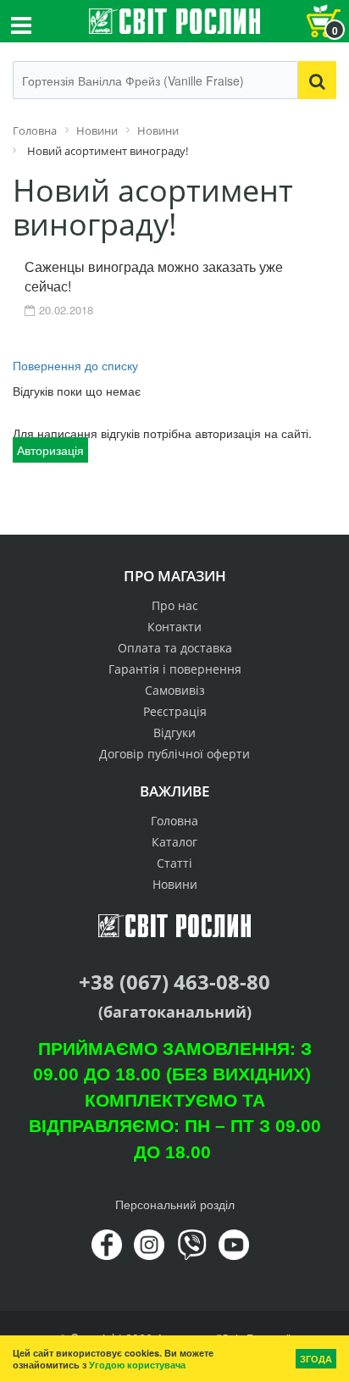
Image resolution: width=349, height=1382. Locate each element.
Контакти (174, 627)
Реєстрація (175, 711)
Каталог (174, 842)
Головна (174, 821)
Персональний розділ (175, 1204)
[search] (317, 80)
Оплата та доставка (175, 648)
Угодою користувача (137, 1364)
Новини (174, 884)
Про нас (175, 605)
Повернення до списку (75, 365)
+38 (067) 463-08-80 (174, 982)
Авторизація (50, 449)
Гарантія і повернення (174, 669)
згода (316, 1358)
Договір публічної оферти (174, 754)
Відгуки (174, 732)
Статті (174, 863)
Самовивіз (175, 690)
